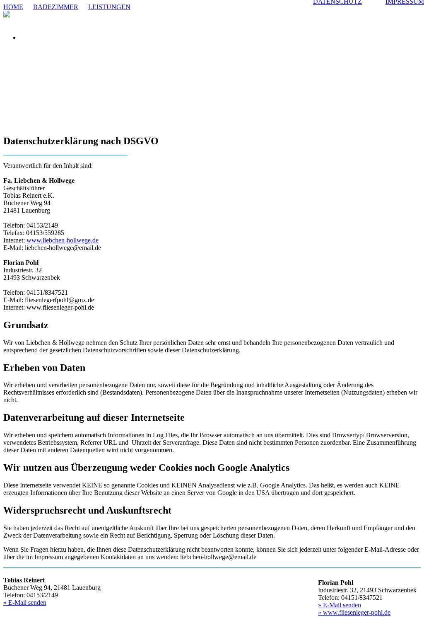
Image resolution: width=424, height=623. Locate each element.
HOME (13, 6)
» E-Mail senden (24, 602)
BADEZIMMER (55, 6)
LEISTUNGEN (109, 6)
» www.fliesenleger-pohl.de (354, 612)
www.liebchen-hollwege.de (62, 240)
